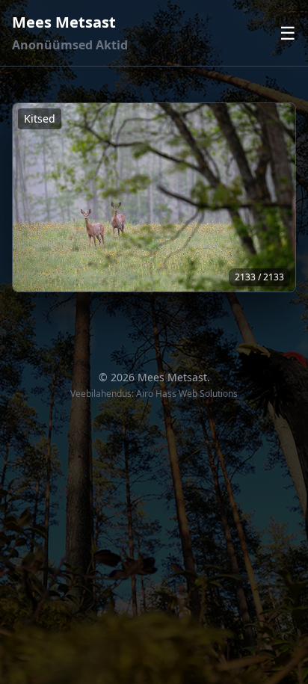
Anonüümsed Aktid (70, 45)
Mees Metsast (64, 22)
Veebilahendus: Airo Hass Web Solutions (154, 393)
